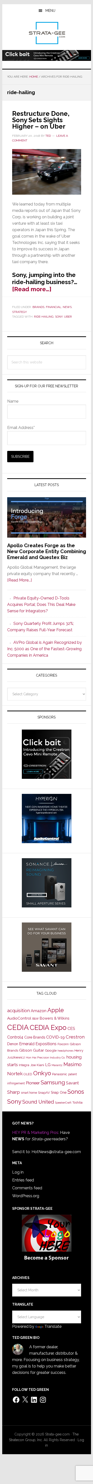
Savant (72, 1083)
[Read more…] (31, 289)
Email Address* (21, 427)
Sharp (13, 1092)
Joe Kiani (37, 1065)
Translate (53, 1326)
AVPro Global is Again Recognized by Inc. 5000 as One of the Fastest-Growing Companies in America (44, 649)
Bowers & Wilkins (54, 1018)
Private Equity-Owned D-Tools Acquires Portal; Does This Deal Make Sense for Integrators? (41, 604)
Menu (50, 11)
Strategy (19, 312)
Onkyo (42, 1073)
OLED (28, 1074)
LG (48, 1064)
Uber (68, 316)
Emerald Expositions (38, 1043)
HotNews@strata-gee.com (56, 1151)
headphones (65, 1050)
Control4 (15, 1037)
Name (12, 401)
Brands (38, 307)
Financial (53, 307)
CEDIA (18, 1027)
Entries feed (23, 1180)
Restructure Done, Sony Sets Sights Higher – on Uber (40, 120)
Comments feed (27, 1188)
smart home (29, 1092)
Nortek (15, 1073)
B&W (35, 1018)
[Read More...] (19, 580)
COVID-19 (55, 1037)
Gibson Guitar (31, 1050)
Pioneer (33, 1082)
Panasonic (59, 1074)
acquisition (18, 1010)
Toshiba (77, 1102)
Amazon (38, 1010)
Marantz (57, 1065)
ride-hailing (44, 316)
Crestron (75, 1037)
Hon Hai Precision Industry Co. (45, 1057)
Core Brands (34, 1037)
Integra (24, 1065)
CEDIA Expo (48, 1027)
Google (51, 1050)
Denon (12, 1044)
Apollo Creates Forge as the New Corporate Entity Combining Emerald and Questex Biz (46, 551)
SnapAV (44, 1092)
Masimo (72, 1064)
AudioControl (19, 1018)
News (67, 307)
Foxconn (63, 1044)
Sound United (38, 1102)
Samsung (53, 1082)
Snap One (58, 1092)
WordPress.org (25, 1196)
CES (71, 1028)
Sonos (75, 1091)
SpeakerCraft (63, 1102)
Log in (18, 1172)
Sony (58, 316)
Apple (55, 1010)
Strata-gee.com (46, 33)
